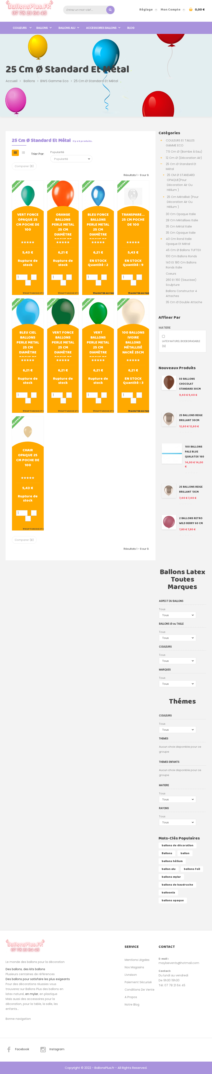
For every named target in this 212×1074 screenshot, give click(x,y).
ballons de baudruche (177, 884)
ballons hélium (172, 861)
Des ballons (14, 969)
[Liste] (23, 153)
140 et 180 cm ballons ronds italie (181, 264)
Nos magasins (134, 967)
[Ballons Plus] (29, 9)
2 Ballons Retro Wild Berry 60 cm (191, 521)
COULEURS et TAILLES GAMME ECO (180, 142)
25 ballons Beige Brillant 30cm (190, 418)
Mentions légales (137, 960)
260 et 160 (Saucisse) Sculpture (181, 282)
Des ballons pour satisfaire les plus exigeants (38, 979)
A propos (131, 997)
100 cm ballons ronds (181, 256)
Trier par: (37, 154)
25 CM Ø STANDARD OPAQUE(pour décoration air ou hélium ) (181, 182)
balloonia (168, 892)
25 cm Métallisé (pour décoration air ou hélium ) (183, 202)
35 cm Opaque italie (181, 233)
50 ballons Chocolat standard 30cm (190, 384)
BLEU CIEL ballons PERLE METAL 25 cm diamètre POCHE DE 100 (28, 343)
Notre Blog (132, 1004)
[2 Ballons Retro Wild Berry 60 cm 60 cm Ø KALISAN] (169, 522)
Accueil (11, 81)
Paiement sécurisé (138, 982)
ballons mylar (171, 876)
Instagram (56, 1049)
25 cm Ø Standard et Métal (181, 166)
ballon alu (169, 869)
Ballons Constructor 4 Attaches (181, 293)
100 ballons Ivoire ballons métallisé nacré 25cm (133, 343)
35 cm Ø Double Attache (184, 302)
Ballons (167, 853)
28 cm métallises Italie (182, 220)
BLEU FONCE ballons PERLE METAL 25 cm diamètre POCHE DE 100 (98, 225)
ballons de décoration (177, 845)
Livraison (131, 975)
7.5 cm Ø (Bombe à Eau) (184, 152)
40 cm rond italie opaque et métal (179, 241)
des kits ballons (34, 969)
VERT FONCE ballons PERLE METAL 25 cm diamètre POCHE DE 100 (63, 343)
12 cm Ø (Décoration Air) (184, 158)
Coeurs (171, 274)
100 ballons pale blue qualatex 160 (194, 451)
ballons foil (192, 869)
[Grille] (15, 153)
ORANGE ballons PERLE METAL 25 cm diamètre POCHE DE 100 (63, 225)
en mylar (31, 994)
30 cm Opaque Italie (181, 214)
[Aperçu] (27, 196)
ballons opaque (173, 900)
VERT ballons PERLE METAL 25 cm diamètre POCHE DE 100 (98, 343)
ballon (185, 853)
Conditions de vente (139, 990)
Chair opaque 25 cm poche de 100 (27, 458)
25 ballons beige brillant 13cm (190, 489)
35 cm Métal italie (179, 226)
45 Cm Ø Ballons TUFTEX (183, 250)
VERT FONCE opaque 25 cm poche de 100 (27, 222)
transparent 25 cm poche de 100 (133, 220)
